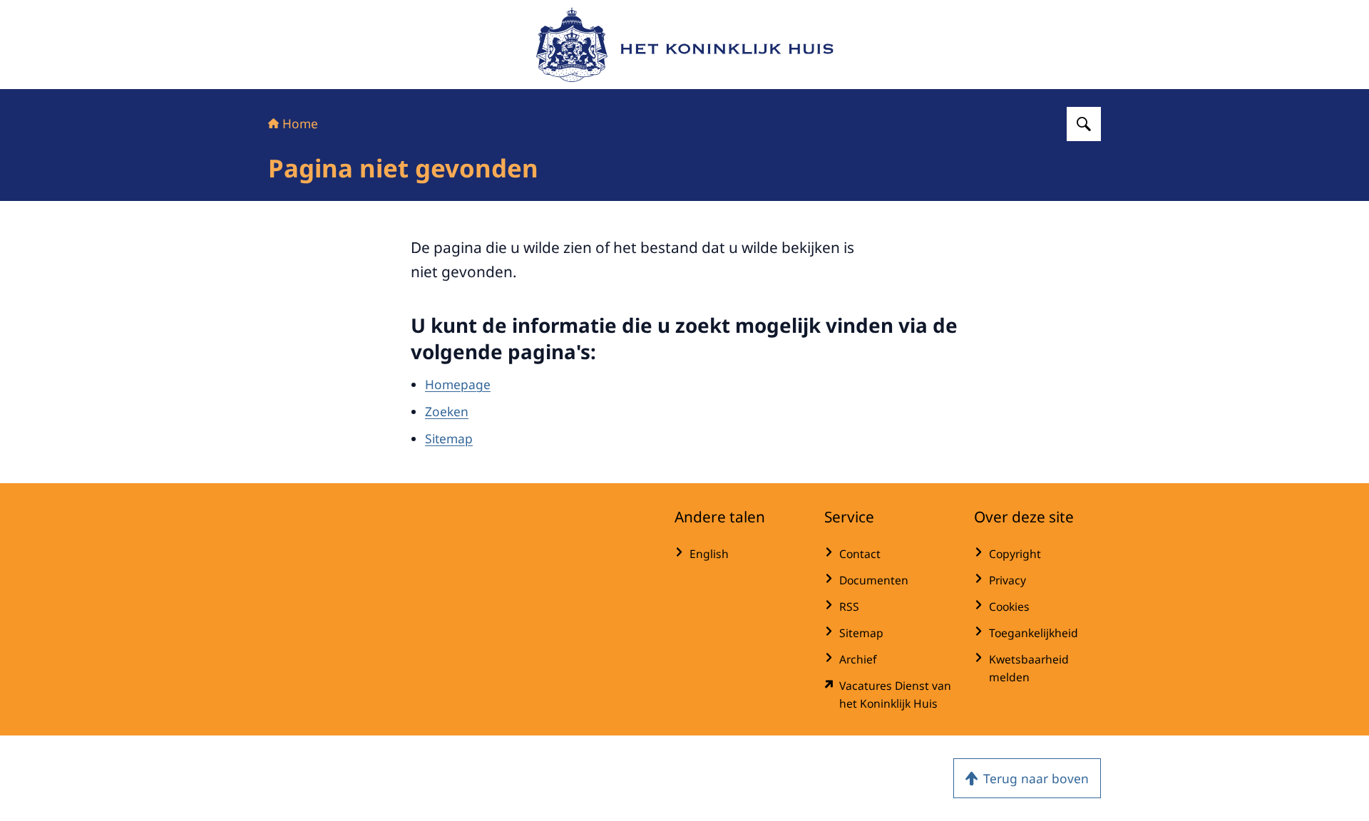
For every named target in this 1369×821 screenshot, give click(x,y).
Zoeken (446, 411)
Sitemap (449, 438)
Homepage (458, 384)
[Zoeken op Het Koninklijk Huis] (1084, 124)
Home (300, 123)
